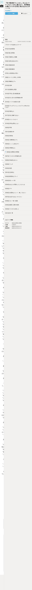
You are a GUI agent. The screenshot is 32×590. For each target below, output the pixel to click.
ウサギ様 (7, 8)
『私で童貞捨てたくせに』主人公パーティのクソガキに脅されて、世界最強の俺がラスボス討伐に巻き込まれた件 (17, 4)
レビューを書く (11, 13)
